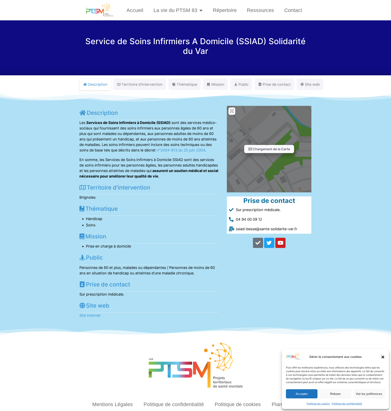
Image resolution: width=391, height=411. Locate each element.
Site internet (90, 315)
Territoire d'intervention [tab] (142, 84)
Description (102, 112)
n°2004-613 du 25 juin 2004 (181, 150)
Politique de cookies (318, 403)
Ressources (260, 10)
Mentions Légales (112, 404)
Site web (97, 305)
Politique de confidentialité (347, 403)
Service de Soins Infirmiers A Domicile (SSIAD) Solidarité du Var (195, 46)
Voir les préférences (369, 394)
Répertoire (225, 10)
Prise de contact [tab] (277, 84)
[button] (383, 357)
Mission (95, 236)
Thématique (101, 208)
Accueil (134, 10)
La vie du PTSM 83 (175, 10)
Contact (293, 10)
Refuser (335, 394)
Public (94, 257)
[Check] (258, 243)
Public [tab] (243, 84)
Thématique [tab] (187, 84)
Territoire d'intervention (118, 187)
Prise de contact (108, 284)
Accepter (302, 394)
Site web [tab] (312, 84)
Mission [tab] (217, 84)
